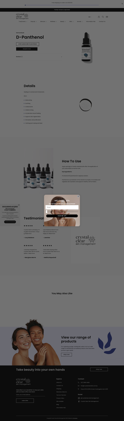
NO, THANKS (62, 220)
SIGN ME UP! (62, 215)
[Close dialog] (78, 196)
